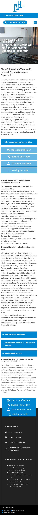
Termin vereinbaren (21, 163)
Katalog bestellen (20, 170)
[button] (35, 22)
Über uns (18, 486)
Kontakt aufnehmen (21, 149)
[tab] (19, 142)
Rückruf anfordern (20, 156)
